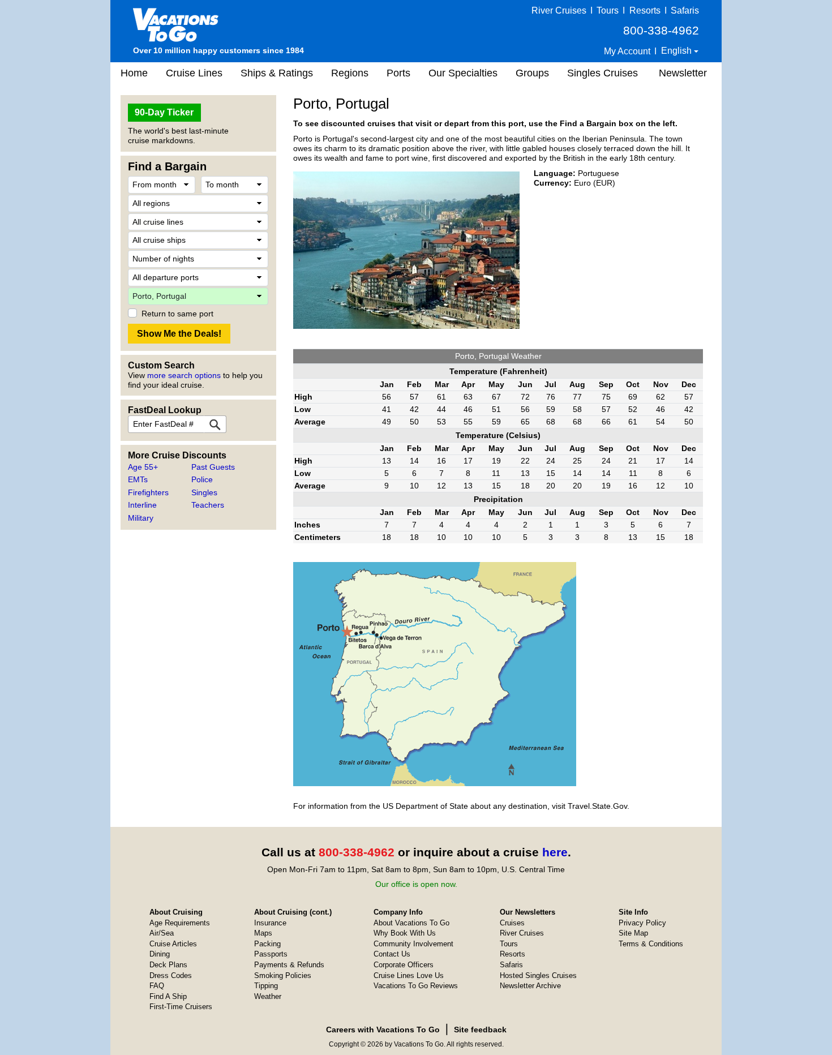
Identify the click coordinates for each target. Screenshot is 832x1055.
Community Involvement (413, 944)
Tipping (266, 985)
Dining (159, 954)
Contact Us (392, 954)
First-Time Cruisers (180, 1006)
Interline (142, 504)
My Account (627, 51)
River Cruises (558, 10)
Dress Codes (170, 975)
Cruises (512, 923)
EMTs (138, 479)
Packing (267, 944)
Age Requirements (179, 923)
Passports (271, 954)
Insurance (270, 923)
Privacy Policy (642, 923)
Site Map (633, 933)
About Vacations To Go (411, 923)
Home (134, 73)
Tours (608, 10)
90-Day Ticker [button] (164, 112)
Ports (398, 73)
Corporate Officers (404, 964)
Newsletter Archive (530, 985)
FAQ (156, 985)
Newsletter (683, 73)
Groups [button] (532, 73)
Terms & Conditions (651, 944)
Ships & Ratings (277, 73)
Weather (267, 996)
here (555, 852)
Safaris (685, 10)
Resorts (645, 10)
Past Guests (213, 466)
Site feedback (480, 1029)
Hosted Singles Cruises (538, 975)
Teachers (207, 504)
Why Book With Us (405, 933)
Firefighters (148, 492)
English (677, 50)
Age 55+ (143, 466)
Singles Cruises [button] (602, 73)
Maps (263, 933)
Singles (204, 492)
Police (202, 479)
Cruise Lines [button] (194, 73)
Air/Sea (161, 933)
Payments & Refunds (289, 964)
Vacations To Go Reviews (416, 985)
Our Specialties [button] (463, 73)
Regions (349, 73)
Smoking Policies (282, 975)
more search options (184, 375)
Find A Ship (168, 996)
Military (140, 517)
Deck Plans (168, 964)
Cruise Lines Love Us (409, 975)
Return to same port (177, 313)
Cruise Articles (173, 944)
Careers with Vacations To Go (383, 1029)
